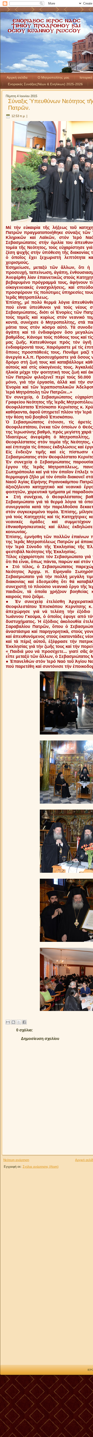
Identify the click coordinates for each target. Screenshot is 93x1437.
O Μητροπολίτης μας (53, 77)
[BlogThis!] (13, 1022)
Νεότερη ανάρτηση (16, 1160)
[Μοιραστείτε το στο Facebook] (24, 1022)
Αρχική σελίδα (17, 77)
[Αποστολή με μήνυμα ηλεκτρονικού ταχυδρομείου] (7, 1022)
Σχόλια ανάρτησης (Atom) (40, 1166)
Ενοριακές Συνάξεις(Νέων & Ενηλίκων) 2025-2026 (45, 84)
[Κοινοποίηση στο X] (18, 1022)
